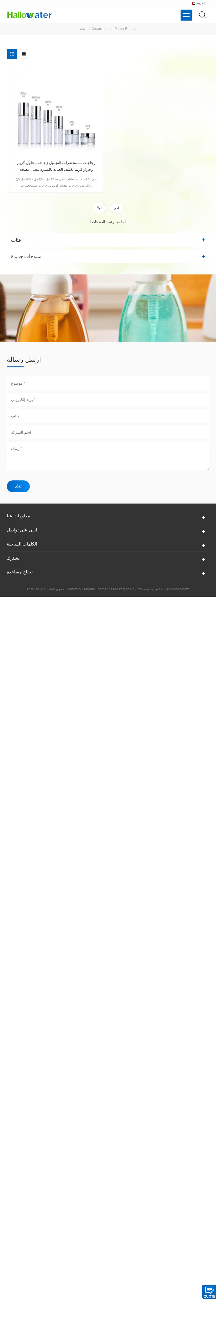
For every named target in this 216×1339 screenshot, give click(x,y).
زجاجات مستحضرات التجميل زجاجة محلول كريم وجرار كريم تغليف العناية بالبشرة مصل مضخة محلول (56, 166)
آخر (116, 208)
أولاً (99, 208)
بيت (82, 29)
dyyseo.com (179, 589)
